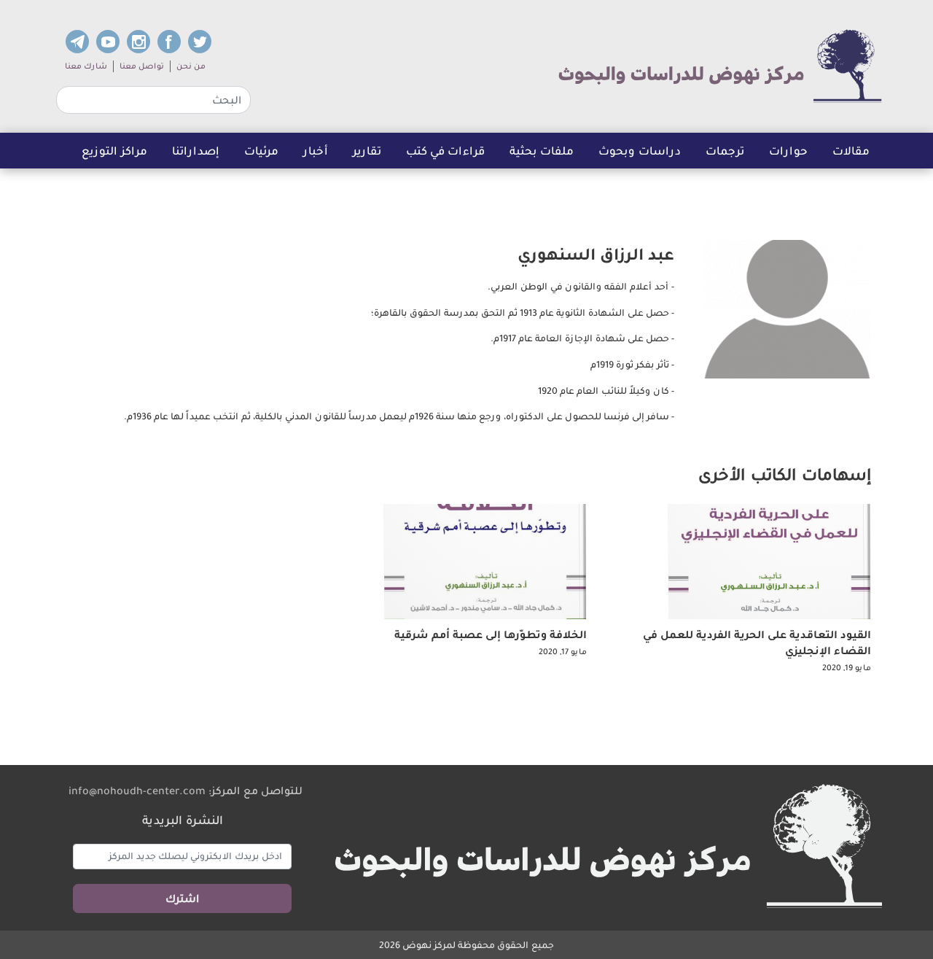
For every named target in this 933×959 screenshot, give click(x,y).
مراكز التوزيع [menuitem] (114, 150)
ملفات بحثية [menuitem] (542, 150)
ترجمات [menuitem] (731, 154)
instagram (138, 41)
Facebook (169, 41)
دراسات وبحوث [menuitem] (639, 150)
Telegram (77, 41)
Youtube (108, 41)
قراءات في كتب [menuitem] (445, 150)
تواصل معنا (142, 66)
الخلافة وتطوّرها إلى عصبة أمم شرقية (490, 634)
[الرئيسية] (720, 66)
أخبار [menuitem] (315, 150)
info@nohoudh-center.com (137, 791)
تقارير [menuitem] (367, 150)
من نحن (191, 66)
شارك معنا (86, 66)
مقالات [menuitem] (851, 150)
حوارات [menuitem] (788, 150)
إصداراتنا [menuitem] (195, 150)
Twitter (199, 41)
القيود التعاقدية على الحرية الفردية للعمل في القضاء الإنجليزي (757, 642)
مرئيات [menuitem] (261, 150)
